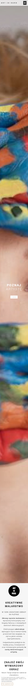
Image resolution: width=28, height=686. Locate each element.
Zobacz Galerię (14, 297)
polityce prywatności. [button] (7, 681)
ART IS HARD (9, 3)
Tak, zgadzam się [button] (7, 684)
